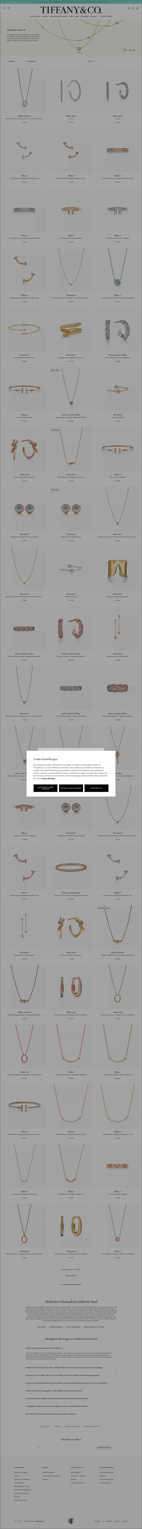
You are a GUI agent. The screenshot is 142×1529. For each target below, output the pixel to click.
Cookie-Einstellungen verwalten (45, 788)
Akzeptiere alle (96, 788)
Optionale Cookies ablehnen (71, 788)
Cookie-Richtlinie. (49, 778)
